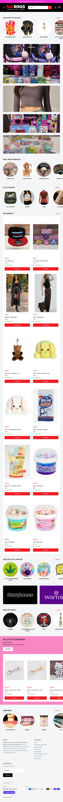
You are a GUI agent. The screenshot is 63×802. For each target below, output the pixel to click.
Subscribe (7, 775)
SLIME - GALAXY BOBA (38, 486)
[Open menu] (4, 7)
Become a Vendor (38, 747)
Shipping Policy (38, 751)
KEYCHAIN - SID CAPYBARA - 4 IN (12, 373)
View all (58, 18)
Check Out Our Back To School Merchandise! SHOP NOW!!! (31, 1)
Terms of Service (38, 756)
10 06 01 (34, 431)
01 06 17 (6, 692)
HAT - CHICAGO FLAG (9, 261)
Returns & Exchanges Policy (40, 754)
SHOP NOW (8, 649)
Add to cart (17, 268)
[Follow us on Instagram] (10, 789)
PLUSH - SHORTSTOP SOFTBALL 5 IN (41, 373)
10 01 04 (6, 375)
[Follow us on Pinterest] (13, 789)
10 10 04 (34, 262)
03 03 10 (34, 319)
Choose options (17, 325)
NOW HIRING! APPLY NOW (40, 744)
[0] (59, 7)
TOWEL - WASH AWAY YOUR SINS (40, 429)
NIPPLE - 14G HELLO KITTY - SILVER (13, 690)
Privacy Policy (37, 749)
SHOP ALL (57, 187)
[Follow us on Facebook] (4, 789)
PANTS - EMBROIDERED (38, 317)
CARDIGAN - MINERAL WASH (11, 317)
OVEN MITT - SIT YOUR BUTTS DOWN (13, 486)
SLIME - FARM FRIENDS (10, 542)
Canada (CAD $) (7, 782)
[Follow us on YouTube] (16, 789)
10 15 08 (34, 375)
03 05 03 (6, 319)
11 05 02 (6, 262)
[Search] (50, 7)
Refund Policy (37, 758)
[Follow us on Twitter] (7, 789)
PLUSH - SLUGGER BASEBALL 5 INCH (13, 429)
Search (35, 742)
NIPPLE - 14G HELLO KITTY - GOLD (34, 690)
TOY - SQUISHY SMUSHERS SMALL (40, 261)
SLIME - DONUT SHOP (37, 542)
